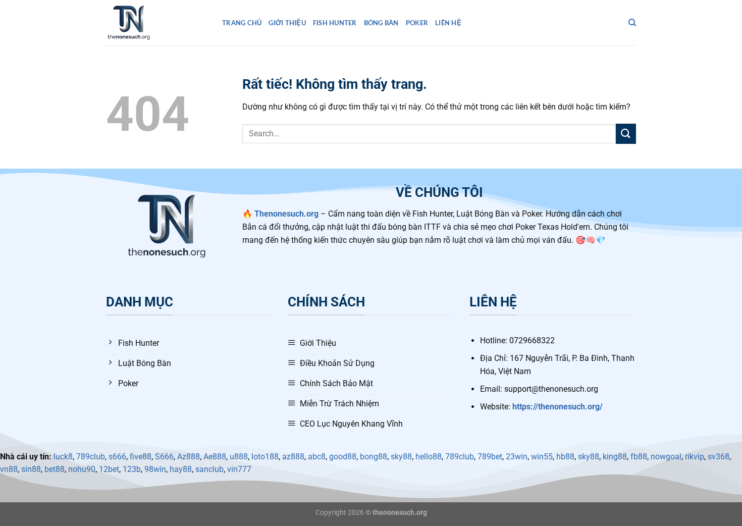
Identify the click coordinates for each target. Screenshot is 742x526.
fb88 (638, 456)
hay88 (181, 469)
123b (132, 469)
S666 (164, 456)
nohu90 (81, 469)
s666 (117, 456)
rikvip (694, 456)
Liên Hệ (448, 23)
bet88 (54, 469)
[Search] (632, 22)
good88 (342, 456)
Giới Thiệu (287, 23)
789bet (490, 456)
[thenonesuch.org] (156, 22)
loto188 (265, 456)
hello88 (428, 456)
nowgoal (666, 456)
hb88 (565, 456)
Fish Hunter (335, 23)
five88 (140, 456)
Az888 (188, 456)
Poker (417, 23)
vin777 (239, 469)
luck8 (63, 456)
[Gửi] (626, 133)
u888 (239, 456)
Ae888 (214, 456)
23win (516, 456)
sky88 (401, 456)
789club (90, 456)
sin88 (31, 469)
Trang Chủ (241, 23)
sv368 (718, 456)
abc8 (317, 456)
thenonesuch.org (400, 512)
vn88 (9, 469)
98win (155, 469)
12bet (109, 469)
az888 (293, 456)
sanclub (209, 469)
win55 (542, 456)
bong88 (373, 456)
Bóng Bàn (381, 23)
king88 (615, 456)
